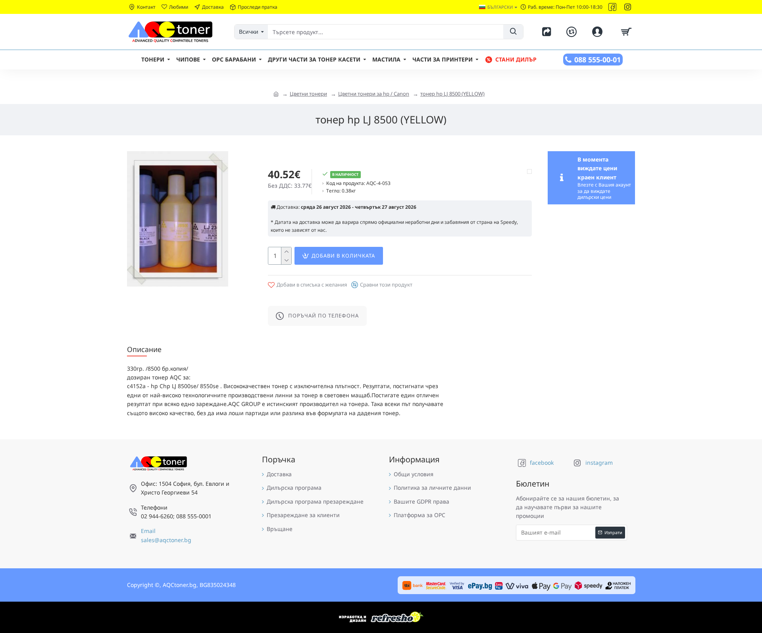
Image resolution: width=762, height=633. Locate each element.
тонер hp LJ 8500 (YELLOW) (452, 93)
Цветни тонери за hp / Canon (373, 93)
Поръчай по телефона (323, 315)
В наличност (345, 174)
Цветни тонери (308, 93)
